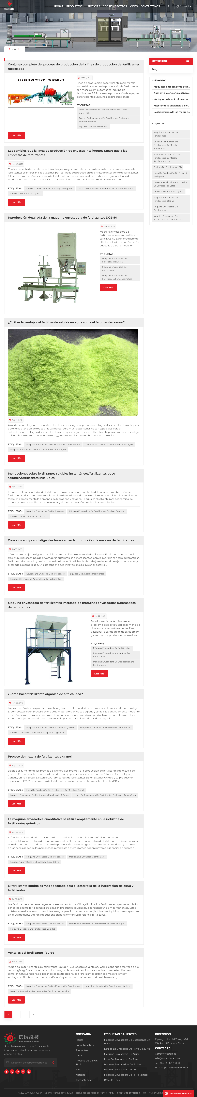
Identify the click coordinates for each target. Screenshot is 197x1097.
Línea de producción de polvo (121, 1059)
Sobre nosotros (115, 6)
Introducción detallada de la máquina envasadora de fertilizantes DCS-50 (62, 217)
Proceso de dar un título (87, 1062)
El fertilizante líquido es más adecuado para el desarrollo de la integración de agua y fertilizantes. (71, 888)
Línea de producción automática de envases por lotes (170, 184)
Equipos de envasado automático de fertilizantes (35, 579)
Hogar (58, 6)
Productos (74, 6)
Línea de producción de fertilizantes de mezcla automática (165, 145)
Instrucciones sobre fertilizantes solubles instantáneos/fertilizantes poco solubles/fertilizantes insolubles (61, 476)
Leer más (16, 135)
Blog (154, 69)
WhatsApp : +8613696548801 (171, 1067)
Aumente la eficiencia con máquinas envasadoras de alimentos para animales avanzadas (172, 93)
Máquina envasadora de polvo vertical (126, 1074)
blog (78, 1069)
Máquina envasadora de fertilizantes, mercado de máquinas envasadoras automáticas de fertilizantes (72, 605)
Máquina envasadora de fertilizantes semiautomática (168, 218)
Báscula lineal (112, 1080)
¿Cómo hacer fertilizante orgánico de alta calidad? (45, 694)
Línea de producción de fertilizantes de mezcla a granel (55, 790)
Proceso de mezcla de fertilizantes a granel (40, 756)
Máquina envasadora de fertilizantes (165, 208)
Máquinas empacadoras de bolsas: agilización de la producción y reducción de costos (172, 86)
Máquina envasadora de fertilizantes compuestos (105, 727)
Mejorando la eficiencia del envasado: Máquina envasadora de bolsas (172, 105)
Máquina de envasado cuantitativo (87, 856)
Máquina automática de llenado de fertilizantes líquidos (39, 991)
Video (134, 6)
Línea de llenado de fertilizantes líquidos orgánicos (37, 732)
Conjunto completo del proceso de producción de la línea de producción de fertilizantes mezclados (74, 66)
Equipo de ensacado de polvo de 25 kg (127, 1048)
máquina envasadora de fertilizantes (165, 134)
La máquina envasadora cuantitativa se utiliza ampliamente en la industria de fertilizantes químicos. (66, 821)
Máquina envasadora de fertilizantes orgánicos (50, 727)
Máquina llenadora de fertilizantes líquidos (32, 929)
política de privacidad (128, 1092)
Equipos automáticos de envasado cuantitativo (34, 862)
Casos (79, 1055)
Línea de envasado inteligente (168, 191)
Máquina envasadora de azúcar (122, 1054)
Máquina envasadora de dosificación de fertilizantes (53, 444)
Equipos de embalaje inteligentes (87, 573)
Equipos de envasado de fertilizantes (45, 573)
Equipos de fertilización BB (167, 167)
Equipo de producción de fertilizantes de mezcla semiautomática (166, 158)
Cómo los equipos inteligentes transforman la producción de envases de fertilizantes (71, 540)
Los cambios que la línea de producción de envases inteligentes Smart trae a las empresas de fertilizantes (67, 153)
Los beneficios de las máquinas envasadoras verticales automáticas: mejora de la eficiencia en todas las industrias (172, 112)
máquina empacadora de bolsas (122, 1064)
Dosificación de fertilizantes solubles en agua (109, 444)
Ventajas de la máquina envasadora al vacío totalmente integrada (172, 99)
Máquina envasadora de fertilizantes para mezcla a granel (39, 795)
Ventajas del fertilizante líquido (31, 952)
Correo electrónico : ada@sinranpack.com (167, 1056)
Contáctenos (150, 6)
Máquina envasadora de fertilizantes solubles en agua (38, 449)
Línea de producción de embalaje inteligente (170, 175)
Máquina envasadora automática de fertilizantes (111, 655)
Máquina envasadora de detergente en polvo (127, 1041)
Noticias (94, 6)
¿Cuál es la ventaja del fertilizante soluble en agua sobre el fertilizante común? (66, 322)
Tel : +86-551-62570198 (167, 1063)
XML (111, 1092)
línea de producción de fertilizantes (29, 516)
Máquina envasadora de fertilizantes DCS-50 (165, 199)
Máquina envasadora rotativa (121, 1069)
